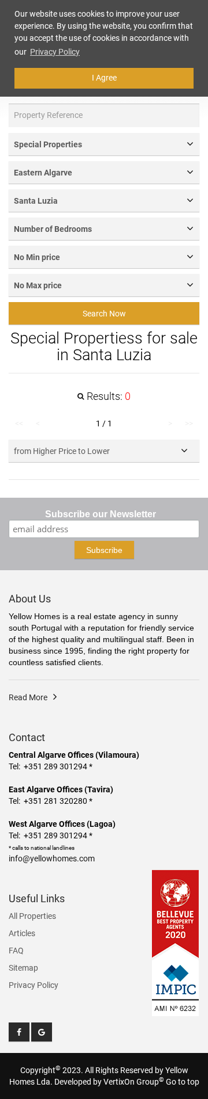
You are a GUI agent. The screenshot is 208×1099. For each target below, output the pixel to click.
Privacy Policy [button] (55, 51)
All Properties (32, 916)
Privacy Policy (33, 985)
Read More (28, 697)
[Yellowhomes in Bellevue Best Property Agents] (175, 913)
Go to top (182, 1081)
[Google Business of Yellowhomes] (41, 1031)
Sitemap (23, 967)
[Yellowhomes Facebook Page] (19, 1031)
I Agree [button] (104, 77)
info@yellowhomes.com (52, 858)
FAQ (16, 950)
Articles (22, 933)
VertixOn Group (133, 1081)
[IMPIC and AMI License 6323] (175, 981)
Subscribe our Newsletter (100, 514)
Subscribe (104, 550)
